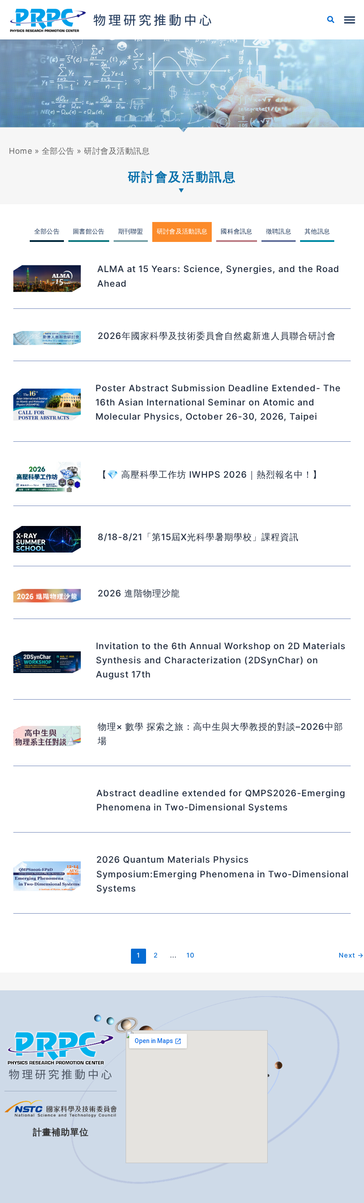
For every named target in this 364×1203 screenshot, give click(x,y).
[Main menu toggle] (349, 20)
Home (20, 151)
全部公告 (58, 151)
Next (351, 955)
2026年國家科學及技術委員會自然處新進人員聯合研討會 (217, 336)
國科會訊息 (237, 231)
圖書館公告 (89, 231)
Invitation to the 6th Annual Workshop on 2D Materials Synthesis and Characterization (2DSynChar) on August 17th (221, 660)
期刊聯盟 (130, 231)
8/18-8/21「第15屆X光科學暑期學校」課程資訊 (198, 537)
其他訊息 (317, 231)
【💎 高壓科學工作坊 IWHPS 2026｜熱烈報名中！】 (210, 474)
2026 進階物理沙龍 (139, 593)
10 (190, 955)
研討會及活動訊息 (182, 231)
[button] (331, 20)
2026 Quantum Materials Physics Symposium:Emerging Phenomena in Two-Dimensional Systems (222, 873)
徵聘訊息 (278, 231)
